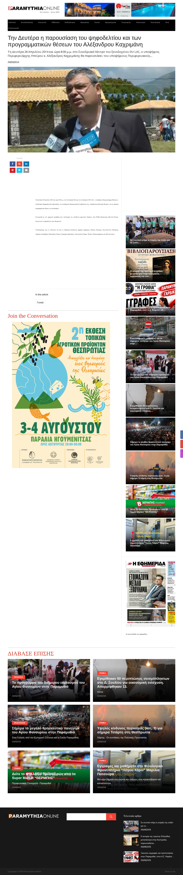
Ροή (167, 22)
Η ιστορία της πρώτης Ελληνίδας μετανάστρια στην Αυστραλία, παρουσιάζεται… (155, 839)
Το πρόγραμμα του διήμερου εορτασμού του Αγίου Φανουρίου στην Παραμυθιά (149, 375)
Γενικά (97, 22)
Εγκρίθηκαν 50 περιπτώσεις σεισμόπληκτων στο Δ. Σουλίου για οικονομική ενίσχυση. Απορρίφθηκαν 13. (133, 682)
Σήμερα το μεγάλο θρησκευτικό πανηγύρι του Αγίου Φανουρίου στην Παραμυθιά (150, 443)
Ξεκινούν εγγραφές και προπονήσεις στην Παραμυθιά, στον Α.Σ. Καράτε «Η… (150, 308)
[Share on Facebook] (12, 164)
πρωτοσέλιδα (132, 634)
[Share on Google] (19, 164)
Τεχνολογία (155, 22)
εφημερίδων (143, 634)
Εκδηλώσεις (70, 22)
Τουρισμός (126, 22)
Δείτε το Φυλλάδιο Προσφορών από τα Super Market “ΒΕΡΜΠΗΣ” (149, 510)
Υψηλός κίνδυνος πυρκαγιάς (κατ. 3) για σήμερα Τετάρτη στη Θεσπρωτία (149, 476)
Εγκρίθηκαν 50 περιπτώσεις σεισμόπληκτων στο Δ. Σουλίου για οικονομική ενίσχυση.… (147, 408)
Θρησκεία (84, 22)
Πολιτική (12, 22)
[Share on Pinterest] (12, 170)
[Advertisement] (77, 178)
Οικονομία (140, 22)
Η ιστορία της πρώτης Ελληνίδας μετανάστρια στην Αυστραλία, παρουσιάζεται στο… (146, 273)
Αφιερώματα (110, 22)
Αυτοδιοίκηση (27, 22)
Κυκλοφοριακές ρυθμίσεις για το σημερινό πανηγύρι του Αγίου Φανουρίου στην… (150, 341)
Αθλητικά (55, 22)
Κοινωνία (42, 22)
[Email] (26, 170)
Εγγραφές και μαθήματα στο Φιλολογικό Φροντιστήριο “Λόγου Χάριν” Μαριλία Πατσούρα (150, 543)
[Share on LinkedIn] (26, 164)
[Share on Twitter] (19, 170)
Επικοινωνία (13, 28)
